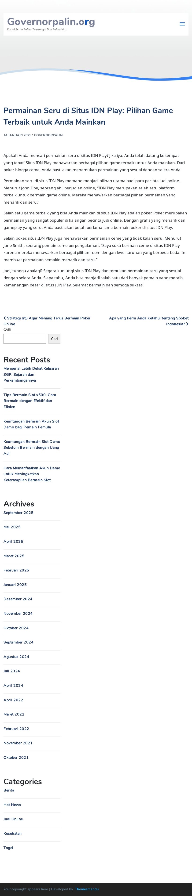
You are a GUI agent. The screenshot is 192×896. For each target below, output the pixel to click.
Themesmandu (87, 889)
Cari (7, 330)
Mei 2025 (12, 527)
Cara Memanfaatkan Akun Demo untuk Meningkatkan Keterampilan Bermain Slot (32, 474)
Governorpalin (48, 135)
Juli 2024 (12, 671)
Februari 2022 (16, 728)
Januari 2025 (15, 584)
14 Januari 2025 (17, 135)
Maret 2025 (14, 556)
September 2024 (18, 642)
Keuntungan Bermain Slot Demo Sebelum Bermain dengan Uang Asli (32, 447)
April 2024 (13, 685)
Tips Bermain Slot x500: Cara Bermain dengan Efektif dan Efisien (30, 400)
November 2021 (18, 743)
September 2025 (18, 512)
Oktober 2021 (16, 757)
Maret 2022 (14, 714)
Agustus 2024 (16, 656)
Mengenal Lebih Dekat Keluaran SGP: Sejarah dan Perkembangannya (31, 374)
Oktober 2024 (16, 628)
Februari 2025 (16, 570)
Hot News (12, 804)
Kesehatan (13, 833)
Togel (8, 847)
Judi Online (13, 819)
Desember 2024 (18, 599)
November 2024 (18, 613)
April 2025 (13, 541)
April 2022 (13, 700)
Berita (9, 790)
